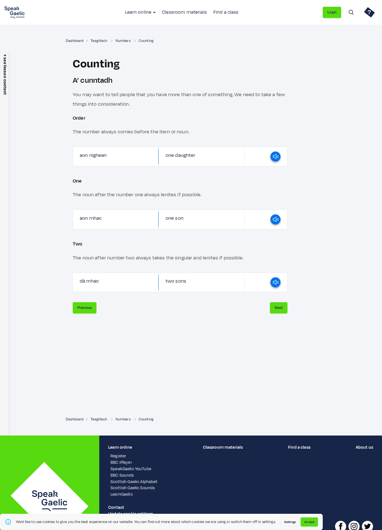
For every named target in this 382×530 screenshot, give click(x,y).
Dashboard (74, 40)
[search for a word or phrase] (351, 12)
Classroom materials (184, 12)
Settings (290, 522)
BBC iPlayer (121, 462)
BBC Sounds (122, 475)
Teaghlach (99, 40)
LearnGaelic (121, 494)
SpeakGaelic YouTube (130, 469)
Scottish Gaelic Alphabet (133, 482)
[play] (275, 157)
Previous (84, 307)
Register (118, 456)
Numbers (123, 40)
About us (364, 447)
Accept (309, 522)
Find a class (226, 12)
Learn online (138, 12)
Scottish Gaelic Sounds (132, 488)
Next (279, 307)
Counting (146, 40)
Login (331, 12)
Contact (116, 507)
